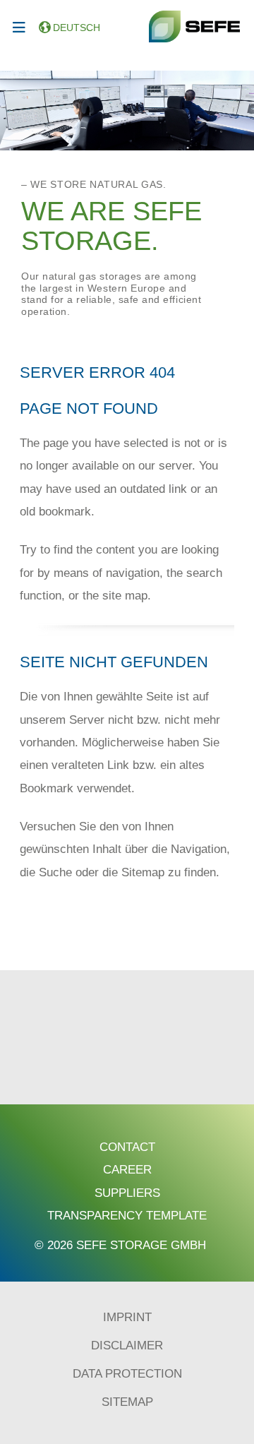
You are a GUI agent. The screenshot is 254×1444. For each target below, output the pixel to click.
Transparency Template (127, 1215)
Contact (127, 1147)
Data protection (127, 1373)
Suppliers (127, 1193)
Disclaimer (127, 1345)
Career (127, 1169)
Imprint (127, 1317)
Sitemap (127, 1402)
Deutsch (76, 27)
